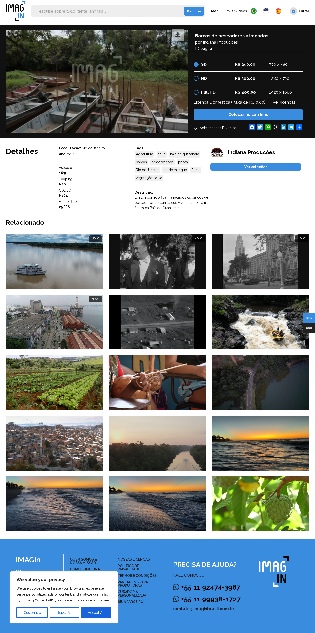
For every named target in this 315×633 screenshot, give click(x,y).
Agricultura (144, 154)
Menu (215, 11)
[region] (64, 597)
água (161, 154)
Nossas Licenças (134, 559)
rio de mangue (175, 170)
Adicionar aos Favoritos (218, 128)
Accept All (96, 613)
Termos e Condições (137, 576)
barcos (141, 162)
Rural (195, 170)
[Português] (255, 11)
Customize (32, 613)
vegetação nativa (149, 178)
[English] (267, 11)
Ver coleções (255, 167)
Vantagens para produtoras (133, 583)
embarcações (162, 162)
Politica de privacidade (129, 567)
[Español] (278, 11)
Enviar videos (235, 11)
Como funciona (85, 569)
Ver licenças (284, 102)
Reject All (64, 613)
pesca (183, 162)
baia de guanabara (184, 154)
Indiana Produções (220, 42)
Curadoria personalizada (132, 593)
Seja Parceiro (130, 602)
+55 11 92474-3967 (210, 587)
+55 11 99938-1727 (211, 599)
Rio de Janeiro (147, 170)
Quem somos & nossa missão (83, 561)
